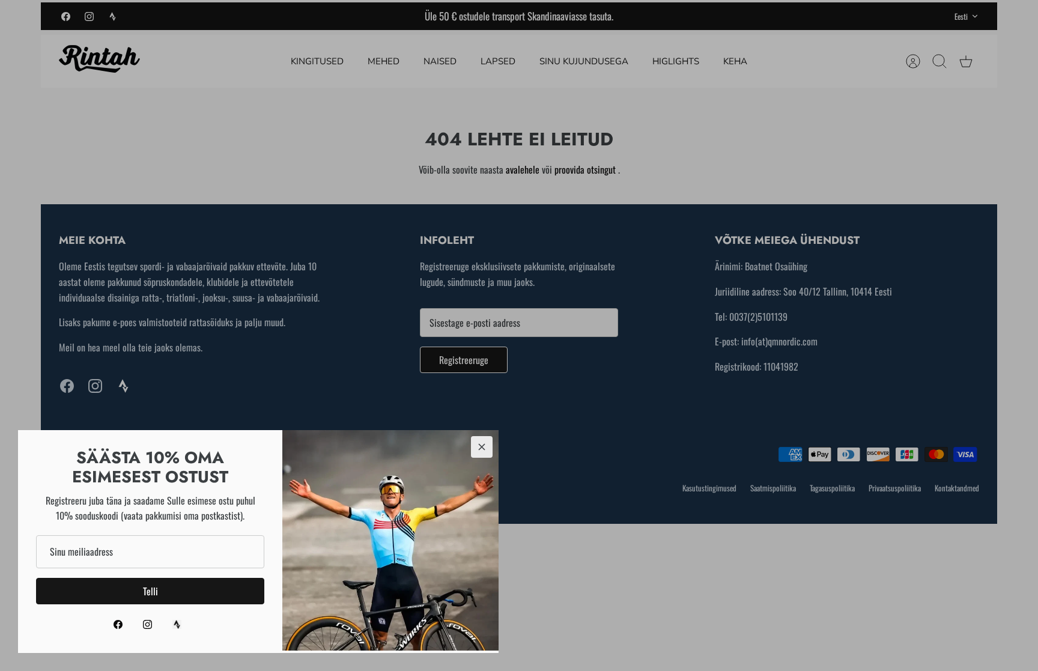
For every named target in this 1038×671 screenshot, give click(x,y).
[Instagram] (147, 624)
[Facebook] (118, 624)
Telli (150, 591)
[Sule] (482, 447)
